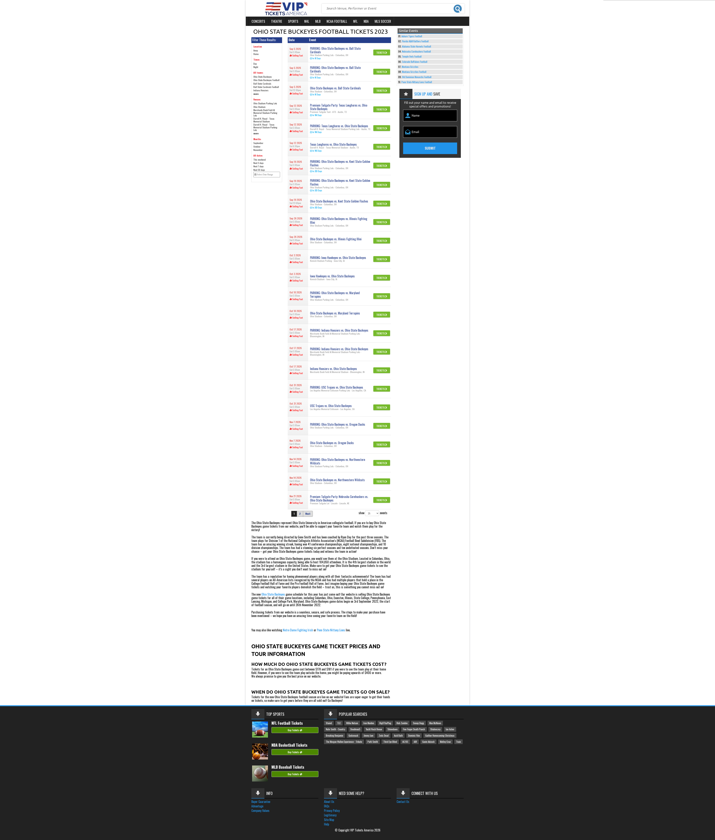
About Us (329, 801)
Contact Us (403, 801)
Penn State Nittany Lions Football (416, 82)
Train (458, 741)
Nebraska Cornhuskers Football (416, 51)
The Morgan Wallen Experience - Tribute (344, 741)
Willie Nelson (352, 723)
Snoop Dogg (418, 723)
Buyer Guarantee (260, 801)
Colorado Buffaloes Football (414, 62)
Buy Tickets (294, 730)
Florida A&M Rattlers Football (415, 41)
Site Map (329, 819)
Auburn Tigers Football (411, 36)
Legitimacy (330, 815)
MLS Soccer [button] (383, 21)
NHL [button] (306, 21)
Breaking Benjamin (334, 735)
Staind (329, 723)
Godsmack (353, 735)
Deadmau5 (355, 729)
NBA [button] (366, 21)
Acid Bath (398, 735)
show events (373, 512)
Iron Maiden (368, 723)
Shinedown (392, 729)
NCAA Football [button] (337, 21)
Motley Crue (445, 741)
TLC (339, 723)
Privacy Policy (332, 810)
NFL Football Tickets (287, 723)
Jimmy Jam (368, 735)
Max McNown (435, 723)
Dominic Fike (414, 735)
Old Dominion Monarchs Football (416, 77)
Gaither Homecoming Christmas (440, 735)
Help (326, 824)
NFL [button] (355, 21)
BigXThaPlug (385, 723)
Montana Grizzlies (410, 67)
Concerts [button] (258, 21)
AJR (415, 741)
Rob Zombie (402, 723)
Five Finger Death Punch (414, 729)
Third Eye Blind (390, 741)
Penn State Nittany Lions (331, 630)
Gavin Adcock (428, 741)
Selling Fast (297, 55)
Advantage (257, 806)
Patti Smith (373, 741)
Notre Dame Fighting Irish (298, 630)
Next (307, 513)
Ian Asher (450, 729)
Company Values (260, 810)
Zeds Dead (384, 735)
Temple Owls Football (412, 56)
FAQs (326, 806)
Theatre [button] (276, 21)
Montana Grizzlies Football (414, 72)
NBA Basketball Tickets (289, 745)
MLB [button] (318, 21)
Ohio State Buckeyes (273, 594)
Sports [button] (293, 21)
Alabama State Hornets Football (416, 46)
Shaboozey (435, 729)
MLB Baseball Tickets (287, 767)
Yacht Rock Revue (374, 729)
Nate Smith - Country (335, 729)
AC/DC (405, 741)
